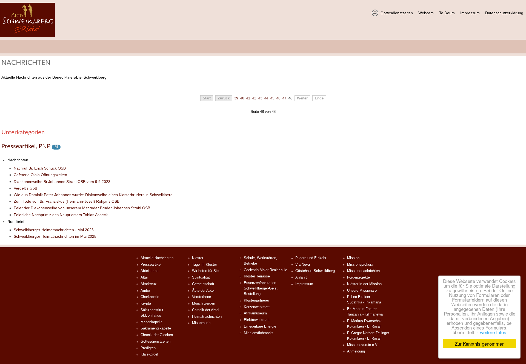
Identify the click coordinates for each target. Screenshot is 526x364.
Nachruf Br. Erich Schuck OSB (40, 168)
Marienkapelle (151, 322)
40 (242, 98)
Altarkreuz (149, 284)
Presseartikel (151, 264)
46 (278, 98)
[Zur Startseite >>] (27, 20)
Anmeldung (356, 351)
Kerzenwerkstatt (257, 307)
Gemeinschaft (203, 284)
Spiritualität (201, 277)
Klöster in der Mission (364, 284)
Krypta (146, 303)
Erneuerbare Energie (260, 326)
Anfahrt (301, 277)
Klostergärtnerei (256, 300)
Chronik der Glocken (157, 335)
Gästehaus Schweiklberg (315, 271)
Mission (353, 258)
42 (254, 98)
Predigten (148, 348)
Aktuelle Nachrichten (157, 258)
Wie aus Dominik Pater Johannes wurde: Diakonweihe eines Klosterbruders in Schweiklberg (93, 195)
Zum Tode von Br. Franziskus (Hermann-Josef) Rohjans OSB (66, 201)
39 (236, 98)
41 (248, 98)
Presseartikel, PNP (26, 146)
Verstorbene (201, 297)
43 (260, 98)
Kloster (197, 258)
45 (272, 98)
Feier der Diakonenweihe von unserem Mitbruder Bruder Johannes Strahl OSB (82, 208)
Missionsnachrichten (363, 271)
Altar (144, 277)
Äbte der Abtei (203, 291)
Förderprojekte (358, 277)
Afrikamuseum (255, 313)
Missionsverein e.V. (362, 345)
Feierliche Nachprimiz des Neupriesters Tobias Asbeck (61, 215)
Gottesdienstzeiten (155, 341)
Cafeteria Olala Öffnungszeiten (40, 175)
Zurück (224, 98)
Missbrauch (201, 323)
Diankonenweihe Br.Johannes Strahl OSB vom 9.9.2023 (62, 181)
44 (266, 98)
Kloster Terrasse (257, 276)
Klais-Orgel (149, 354)
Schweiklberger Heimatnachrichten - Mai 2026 (54, 230)
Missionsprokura (360, 264)
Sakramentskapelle (156, 328)
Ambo (145, 291)
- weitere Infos (491, 332)
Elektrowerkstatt (257, 320)
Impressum (304, 284)
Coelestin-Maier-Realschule (265, 270)
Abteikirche (149, 271)
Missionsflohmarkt (258, 333)
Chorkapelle (150, 297)
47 (284, 98)
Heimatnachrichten (207, 317)
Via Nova (302, 264)
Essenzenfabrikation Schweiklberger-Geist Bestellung (261, 288)
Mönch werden (203, 303)
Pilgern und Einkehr (310, 258)
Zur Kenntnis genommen (479, 343)
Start (207, 98)
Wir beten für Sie (205, 271)
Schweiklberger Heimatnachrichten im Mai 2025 (55, 236)
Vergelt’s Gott (25, 188)
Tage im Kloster (204, 264)
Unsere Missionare (362, 291)
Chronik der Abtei (205, 310)
